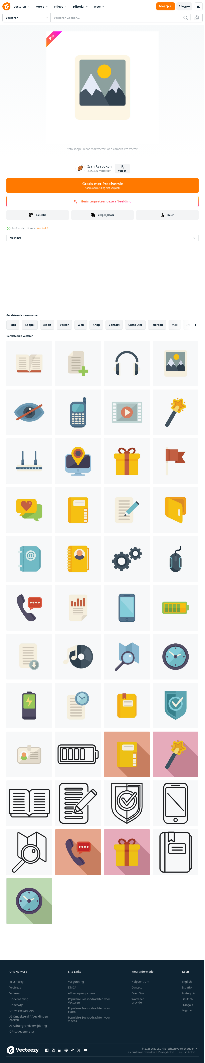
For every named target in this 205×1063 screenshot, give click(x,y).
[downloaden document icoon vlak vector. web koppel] (29, 656)
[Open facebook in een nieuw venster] (46, 1050)
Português (186, 993)
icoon (47, 325)
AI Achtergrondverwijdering (28, 1026)
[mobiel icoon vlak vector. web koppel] (78, 412)
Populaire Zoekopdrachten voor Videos (88, 1019)
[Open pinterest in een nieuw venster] (66, 1050)
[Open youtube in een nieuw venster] (85, 1050)
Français (184, 1005)
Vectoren (20, 6)
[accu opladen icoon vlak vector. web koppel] (29, 705)
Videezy (14, 993)
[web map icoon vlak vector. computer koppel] (78, 510)
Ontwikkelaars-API (21, 1011)
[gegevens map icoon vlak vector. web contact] (127, 705)
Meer (97, 6)
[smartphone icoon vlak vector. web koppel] (127, 608)
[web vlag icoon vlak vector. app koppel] (175, 461)
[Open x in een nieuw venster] (78, 1050)
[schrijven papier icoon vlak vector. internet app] (127, 510)
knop (96, 325)
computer (135, 325)
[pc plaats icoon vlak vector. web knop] (78, 461)
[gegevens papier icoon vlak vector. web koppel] (78, 705)
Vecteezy (15, 987)
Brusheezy (16, 981)
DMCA (71, 987)
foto (13, 325)
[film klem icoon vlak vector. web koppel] (127, 412)
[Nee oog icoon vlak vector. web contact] (29, 412)
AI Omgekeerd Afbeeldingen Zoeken (23, 1018)
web (81, 325)
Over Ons (135, 993)
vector (64, 325)
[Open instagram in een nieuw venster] (53, 1050)
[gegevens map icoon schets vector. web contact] (175, 852)
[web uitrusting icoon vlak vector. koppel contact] (127, 559)
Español (184, 987)
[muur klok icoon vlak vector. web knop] (175, 656)
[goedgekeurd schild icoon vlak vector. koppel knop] (175, 705)
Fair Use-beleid (183, 1052)
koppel (29, 325)
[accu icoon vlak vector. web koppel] (175, 608)
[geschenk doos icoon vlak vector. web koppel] (127, 461)
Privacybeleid (163, 1052)
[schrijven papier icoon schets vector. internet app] (78, 803)
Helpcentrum (138, 981)
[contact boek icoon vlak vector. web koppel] (29, 363)
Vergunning (75, 981)
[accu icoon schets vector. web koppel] (78, 754)
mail (175, 325)
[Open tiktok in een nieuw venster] (72, 1050)
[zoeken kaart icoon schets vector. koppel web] (29, 852)
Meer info (15, 238)
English (184, 981)
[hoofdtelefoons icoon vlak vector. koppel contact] (127, 363)
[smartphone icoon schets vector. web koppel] (175, 803)
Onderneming (18, 999)
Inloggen (181, 6)
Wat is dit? (42, 228)
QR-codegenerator (21, 1031)
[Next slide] (189, 325)
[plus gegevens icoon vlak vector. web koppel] (78, 363)
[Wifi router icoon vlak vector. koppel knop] (29, 461)
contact (114, 325)
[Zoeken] (182, 17)
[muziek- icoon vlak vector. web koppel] (78, 656)
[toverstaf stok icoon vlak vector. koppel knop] (175, 412)
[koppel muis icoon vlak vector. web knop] (175, 559)
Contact (134, 987)
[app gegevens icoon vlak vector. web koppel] (78, 608)
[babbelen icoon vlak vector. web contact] (29, 510)
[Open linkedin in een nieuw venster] (59, 1050)
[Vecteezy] (6, 6)
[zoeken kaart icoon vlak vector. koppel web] (127, 656)
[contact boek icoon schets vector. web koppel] (29, 803)
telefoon (157, 325)
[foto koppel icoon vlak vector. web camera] (175, 363)
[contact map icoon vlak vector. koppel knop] (78, 559)
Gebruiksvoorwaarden (138, 1052)
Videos (58, 6)
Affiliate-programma (80, 993)
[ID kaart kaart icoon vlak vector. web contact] (29, 754)
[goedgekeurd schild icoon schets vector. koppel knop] (127, 803)
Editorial (78, 6)
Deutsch (184, 999)
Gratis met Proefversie (101, 185)
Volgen (121, 170)
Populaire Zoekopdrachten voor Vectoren (88, 1000)
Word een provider (135, 1000)
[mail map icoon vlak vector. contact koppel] (175, 510)
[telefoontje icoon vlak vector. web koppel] (29, 608)
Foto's (40, 6)
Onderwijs (16, 1005)
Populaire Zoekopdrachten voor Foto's (88, 1010)
